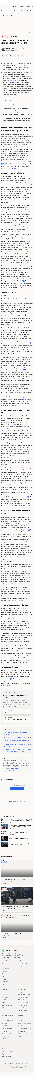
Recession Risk (22, 1031)
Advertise (4, 979)
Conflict (8, 11)
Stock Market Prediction (24, 1023)
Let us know (16, 768)
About (3, 963)
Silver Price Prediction (24, 1026)
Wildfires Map (22, 1000)
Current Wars (5, 1018)
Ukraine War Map (7, 1028)
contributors (21, 767)
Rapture (4, 1054)
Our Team (4, 966)
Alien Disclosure (6, 1056)
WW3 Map (5, 1031)
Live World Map (6, 1000)
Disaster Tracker (22, 1010)
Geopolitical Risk (6, 1043)
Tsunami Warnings (23, 1007)
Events (4, 1002)
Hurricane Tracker (23, 1002)
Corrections (5, 974)
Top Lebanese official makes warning (14, 737)
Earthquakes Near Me (24, 994)
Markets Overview (23, 1018)
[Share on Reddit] (22, 55)
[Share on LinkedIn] (6, 55)
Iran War (4, 1023)
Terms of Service (22, 963)
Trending (4, 994)
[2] (13, 80)
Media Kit (4, 976)
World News (5, 992)
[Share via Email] (14, 55)
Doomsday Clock (6, 1034)
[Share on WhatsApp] (18, 55)
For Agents (5, 981)
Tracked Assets (22, 1036)
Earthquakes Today (23, 992)
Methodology (5, 968)
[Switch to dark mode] (32, 6)
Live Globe (5, 997)
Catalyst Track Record (24, 1034)
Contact (4, 984)
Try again (17, 804)
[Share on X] (2, 55)
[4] (15, 168)
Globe (28, 6)
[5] (15, 80)
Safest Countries (6, 1041)
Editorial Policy (6, 971)
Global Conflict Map (7, 1020)
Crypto (20, 1020)
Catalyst (4, 1007)
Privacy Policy (21, 966)
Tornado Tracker (22, 1005)
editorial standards (11, 767)
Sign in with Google (17, 789)
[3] (3, 164)
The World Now (17, 6)
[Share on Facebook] (10, 55)
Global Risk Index (7, 1005)
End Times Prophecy (7, 1051)
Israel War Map (6, 1026)
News (2, 11)
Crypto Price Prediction (24, 1028)
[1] (11, 80)
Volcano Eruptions (23, 997)
